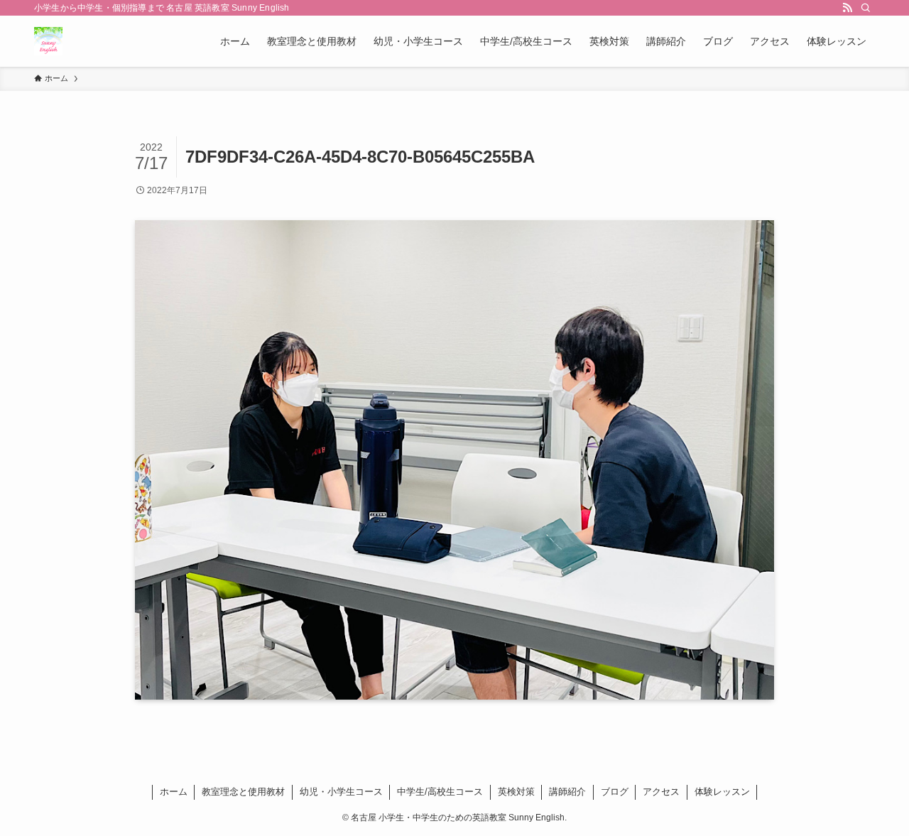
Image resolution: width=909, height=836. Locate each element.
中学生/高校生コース (440, 791)
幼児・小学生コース (341, 791)
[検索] (865, 8)
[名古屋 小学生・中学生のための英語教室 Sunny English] (48, 41)
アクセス (661, 791)
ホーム (173, 791)
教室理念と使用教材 (243, 791)
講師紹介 (567, 791)
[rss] (847, 8)
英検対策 (516, 791)
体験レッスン (722, 791)
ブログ (614, 791)
